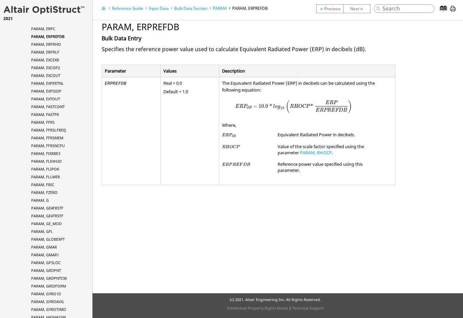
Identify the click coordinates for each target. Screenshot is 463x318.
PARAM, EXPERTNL (47, 83)
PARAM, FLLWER (45, 176)
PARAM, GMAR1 (45, 254)
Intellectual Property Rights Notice (257, 308)
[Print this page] (453, 11)
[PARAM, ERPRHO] (358, 8)
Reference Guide (127, 8)
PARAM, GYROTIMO (48, 309)
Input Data (159, 8)
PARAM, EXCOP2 (45, 67)
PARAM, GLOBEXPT (48, 239)
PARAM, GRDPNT (46, 270)
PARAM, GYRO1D (46, 293)
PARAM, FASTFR (45, 114)
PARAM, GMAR (44, 247)
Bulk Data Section (190, 8)
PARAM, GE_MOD (46, 223)
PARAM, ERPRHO (46, 44)
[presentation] (293, 106)
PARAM (220, 8)
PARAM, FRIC (42, 184)
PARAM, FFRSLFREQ (48, 130)
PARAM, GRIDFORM (48, 286)
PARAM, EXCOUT (45, 75)
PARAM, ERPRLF (45, 52)
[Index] (441, 14)
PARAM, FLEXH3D (46, 161)
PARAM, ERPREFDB (47, 36)
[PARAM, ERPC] (329, 8)
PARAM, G (40, 200)
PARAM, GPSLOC (46, 262)
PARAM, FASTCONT (48, 106)
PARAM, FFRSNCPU (48, 145)
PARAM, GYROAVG (47, 301)
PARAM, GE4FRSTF (47, 208)
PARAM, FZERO (44, 192)
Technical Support (308, 308)
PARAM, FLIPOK (45, 169)
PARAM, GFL (42, 231)
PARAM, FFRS (43, 122)
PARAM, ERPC (43, 28)
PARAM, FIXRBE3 (45, 153)
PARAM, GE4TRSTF (47, 215)
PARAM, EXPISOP (46, 91)
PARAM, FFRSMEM (47, 137)
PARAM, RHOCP (316, 153)
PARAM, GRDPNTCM (49, 278)
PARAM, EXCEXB (45, 59)
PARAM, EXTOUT (45, 98)
